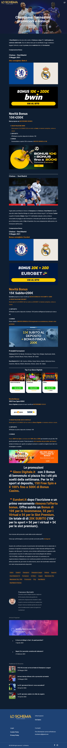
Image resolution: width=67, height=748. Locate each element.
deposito (53, 572)
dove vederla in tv (15, 576)
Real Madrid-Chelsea (15, 582)
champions (26, 572)
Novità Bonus (14, 399)
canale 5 (18, 572)
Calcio (31, 12)
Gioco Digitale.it (25, 472)
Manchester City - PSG (16, 579)
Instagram (47, 539)
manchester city (49, 576)
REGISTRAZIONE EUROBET (18, 299)
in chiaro (33, 576)
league (40, 576)
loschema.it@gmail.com (41, 734)
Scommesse (40, 12)
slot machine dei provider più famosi (45, 441)
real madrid (41, 579)
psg (35, 579)
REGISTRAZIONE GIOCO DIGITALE (20, 420)
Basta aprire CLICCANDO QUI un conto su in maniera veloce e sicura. (33, 422)
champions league (37, 572)
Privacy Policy (14, 735)
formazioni (25, 576)
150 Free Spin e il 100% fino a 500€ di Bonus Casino (32, 487)
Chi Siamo (38, 720)
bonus (24, 12)
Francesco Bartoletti (31, 25)
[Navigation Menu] (65, 2)
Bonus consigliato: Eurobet (19, 237)
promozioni (28, 579)
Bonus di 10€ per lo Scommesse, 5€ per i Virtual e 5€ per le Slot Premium (31, 511)
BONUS (39, 404)
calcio (11, 572)
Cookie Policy (14, 732)
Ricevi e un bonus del (25, 439)
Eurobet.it (20, 499)
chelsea (46, 572)
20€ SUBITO (37, 518)
